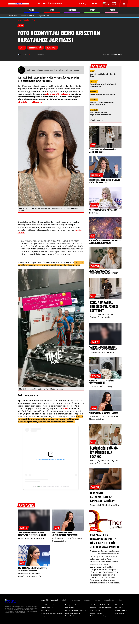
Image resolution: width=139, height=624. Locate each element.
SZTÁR (52, 10)
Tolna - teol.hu (119, 605)
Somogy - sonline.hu (96, 613)
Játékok (81, 3)
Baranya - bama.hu (47, 608)
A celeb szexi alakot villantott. (31, 538)
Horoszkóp (13, 16)
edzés (22, 47)
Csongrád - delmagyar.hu (49, 616)
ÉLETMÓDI (72, 10)
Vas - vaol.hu (119, 608)
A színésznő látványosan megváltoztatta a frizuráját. (30, 575)
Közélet (65, 600)
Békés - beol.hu (45, 610)
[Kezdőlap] (18, 3)
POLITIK (31, 10)
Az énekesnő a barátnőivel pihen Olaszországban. (67, 539)
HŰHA (33, 20)
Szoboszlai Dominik (27, 16)
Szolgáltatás (109, 600)
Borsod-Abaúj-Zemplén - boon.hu (51, 613)
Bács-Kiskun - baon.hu (48, 605)
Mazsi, (66, 408)
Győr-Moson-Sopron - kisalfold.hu (76, 610)
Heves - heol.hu (70, 616)
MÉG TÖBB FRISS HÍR (96, 120)
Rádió (120, 600)
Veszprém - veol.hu (121, 610)
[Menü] (124, 3)
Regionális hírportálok (49, 600)
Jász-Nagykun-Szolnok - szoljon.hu (101, 605)
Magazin (87, 600)
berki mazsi (51, 47)
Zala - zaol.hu (119, 613)
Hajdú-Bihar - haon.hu (72, 613)
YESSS (112, 10)
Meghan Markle (43, 16)
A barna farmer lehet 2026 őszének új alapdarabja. (102, 315)
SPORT (92, 10)
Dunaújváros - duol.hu (72, 605)
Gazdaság (76, 600)
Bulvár (97, 600)
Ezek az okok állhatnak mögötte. (104, 505)
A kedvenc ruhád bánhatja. (101, 386)
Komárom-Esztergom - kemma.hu (101, 608)
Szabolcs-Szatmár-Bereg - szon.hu (101, 616)
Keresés (94, 3)
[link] (23, 528)
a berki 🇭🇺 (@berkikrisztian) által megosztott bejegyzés (51, 486)
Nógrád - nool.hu (95, 610)
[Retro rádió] (105, 3)
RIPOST (20, 20)
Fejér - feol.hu (69, 608)
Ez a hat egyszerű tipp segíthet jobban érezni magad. (104, 461)
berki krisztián (35, 47)
